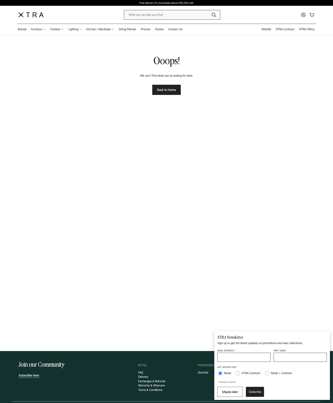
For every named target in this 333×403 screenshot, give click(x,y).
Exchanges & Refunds (151, 381)
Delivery (143, 377)
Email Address (226, 350)
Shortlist (203, 372)
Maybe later (230, 392)
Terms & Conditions (150, 390)
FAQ (140, 372)
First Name (280, 350)
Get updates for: (227, 367)
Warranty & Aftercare (151, 385)
